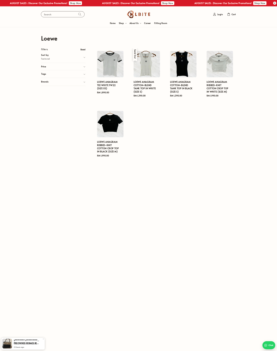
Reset (83, 49)
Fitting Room (160, 23)
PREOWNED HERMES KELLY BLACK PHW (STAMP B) (26, 343)
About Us (134, 23)
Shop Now (70, 3)
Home (112, 23)
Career (147, 23)
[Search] (79, 14)
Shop (121, 23)
